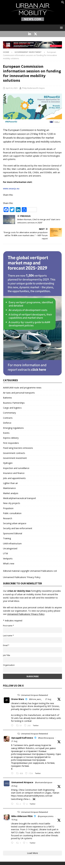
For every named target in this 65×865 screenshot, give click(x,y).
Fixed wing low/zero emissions (18, 447)
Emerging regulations (13, 427)
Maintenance (9, 488)
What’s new (8, 563)
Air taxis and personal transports (19, 392)
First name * (8, 625)
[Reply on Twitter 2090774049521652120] (12, 773)
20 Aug (14, 786)
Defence (7, 422)
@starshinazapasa (46, 738)
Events (6, 432)
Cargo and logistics (12, 407)
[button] (62, 3)
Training (7, 538)
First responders (11, 443)
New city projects (11, 503)
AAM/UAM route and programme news (22, 387)
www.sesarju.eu (11, 188)
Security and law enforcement (17, 528)
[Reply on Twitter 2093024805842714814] (12, 726)
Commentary (9, 412)
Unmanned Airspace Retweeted (34, 695)
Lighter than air (10, 483)
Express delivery (11, 437)
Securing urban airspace (14, 523)
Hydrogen (8, 463)
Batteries (7, 397)
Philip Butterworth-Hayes (33, 88)
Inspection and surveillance (16, 468)
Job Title (6, 655)
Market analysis (10, 493)
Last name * (8, 635)
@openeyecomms (45, 816)
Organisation (9, 665)
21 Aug (14, 741)
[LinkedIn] (29, 34)
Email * (6, 645)
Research (7, 518)
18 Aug (14, 819)
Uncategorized (10, 548)
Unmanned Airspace (22, 782)
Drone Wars (17, 699)
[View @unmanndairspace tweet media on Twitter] (34, 799)
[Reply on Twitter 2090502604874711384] (12, 804)
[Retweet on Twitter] (19, 695)
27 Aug (48, 699)
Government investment (15, 458)
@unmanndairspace (43, 782)
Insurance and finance (13, 473)
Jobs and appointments (14, 478)
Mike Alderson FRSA (22, 816)
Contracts (8, 417)
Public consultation (12, 513)
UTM (5, 553)
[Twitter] (35, 34)
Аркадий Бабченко (22, 737)
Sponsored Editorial (12, 533)
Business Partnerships (14, 402)
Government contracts (14, 453)
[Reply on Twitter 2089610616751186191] (12, 843)
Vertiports (8, 558)
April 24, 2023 (12, 88)
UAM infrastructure (12, 543)
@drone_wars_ (35, 699)
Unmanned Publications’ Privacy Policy (21, 577)
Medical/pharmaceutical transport (19, 498)
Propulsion (8, 508)
